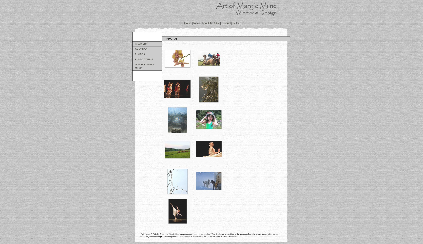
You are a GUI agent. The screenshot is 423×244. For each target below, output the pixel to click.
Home (188, 23)
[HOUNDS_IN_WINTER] (208, 181)
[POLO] (208, 59)
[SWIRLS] (208, 150)
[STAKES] (177, 150)
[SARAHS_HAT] (208, 120)
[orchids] (177, 59)
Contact (226, 23)
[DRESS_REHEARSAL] (177, 89)
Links (235, 23)
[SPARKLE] (177, 120)
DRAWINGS (141, 44)
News (196, 23)
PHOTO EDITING (144, 59)
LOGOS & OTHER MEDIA (144, 66)
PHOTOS (140, 54)
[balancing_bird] (177, 181)
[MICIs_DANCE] (177, 211)
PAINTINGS (141, 49)
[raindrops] (208, 89)
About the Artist (211, 23)
